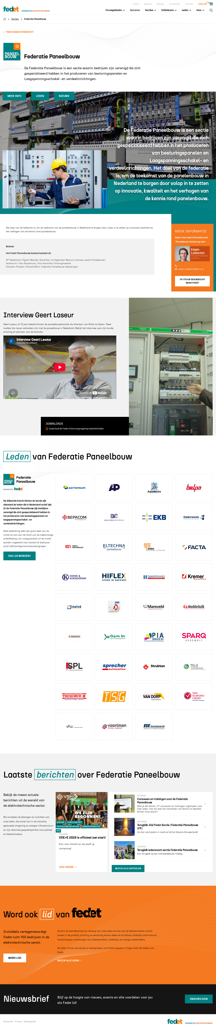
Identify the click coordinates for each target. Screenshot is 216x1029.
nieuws (64, 96)
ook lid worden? (19, 555)
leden (40, 96)
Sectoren (135, 10)
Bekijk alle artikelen (128, 868)
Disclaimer (8, 1021)
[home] (29, 9)
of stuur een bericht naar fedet (192, 281)
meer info (14, 96)
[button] (115, 10)
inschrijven (199, 998)
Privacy (18, 1021)
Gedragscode (30, 1021)
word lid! (14, 957)
